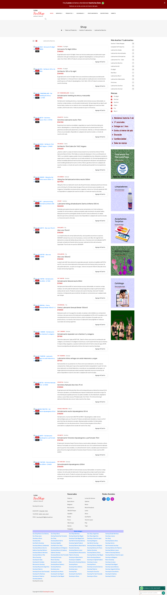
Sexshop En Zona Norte (112, 571)
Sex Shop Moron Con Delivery (41, 533)
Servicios (59, 13)
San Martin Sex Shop (56, 545)
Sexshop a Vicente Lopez (94, 538)
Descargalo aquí (120, 286)
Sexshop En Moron (110, 576)
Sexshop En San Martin (75, 574)
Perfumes (122, 82)
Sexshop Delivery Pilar (39, 555)
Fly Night (122, 69)
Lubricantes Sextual (122, 89)
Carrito (113, 13)
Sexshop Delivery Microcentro (77, 552)
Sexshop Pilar (73, 571)
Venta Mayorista (93, 13)
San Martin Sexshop (38, 543)
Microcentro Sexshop (39, 564)
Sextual (116, 99)
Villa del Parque (71, 510)
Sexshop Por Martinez (39, 574)
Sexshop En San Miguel (57, 574)
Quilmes (87, 501)
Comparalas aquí (120, 254)
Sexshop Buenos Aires (111, 541)
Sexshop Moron (73, 564)
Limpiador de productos (122, 47)
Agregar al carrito (100, 62)
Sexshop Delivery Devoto (40, 548)
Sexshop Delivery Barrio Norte (77, 545)
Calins (115, 105)
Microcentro (70, 507)
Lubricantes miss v (122, 76)
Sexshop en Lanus (92, 562)
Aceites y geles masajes (122, 43)
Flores (69, 520)
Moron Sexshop (55, 560)
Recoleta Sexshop (74, 548)
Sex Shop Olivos (55, 533)
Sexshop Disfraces (56, 557)
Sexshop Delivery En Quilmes (59, 550)
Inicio (51, 13)
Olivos (86, 513)
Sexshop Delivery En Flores (94, 548)
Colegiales (70, 529)
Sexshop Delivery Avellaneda (41, 545)
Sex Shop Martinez (74, 533)
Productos (69, 13)
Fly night (116, 96)
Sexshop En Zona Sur (93, 571)
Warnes (69, 526)
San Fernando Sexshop (111, 545)
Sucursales (80, 13)
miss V (115, 111)
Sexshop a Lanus (110, 536)
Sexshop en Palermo (38, 576)
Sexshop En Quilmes (111, 574)
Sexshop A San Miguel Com (76, 538)
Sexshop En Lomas (48, 591)
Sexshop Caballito (56, 543)
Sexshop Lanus (55, 569)
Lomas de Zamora (90, 498)
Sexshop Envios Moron (57, 571)
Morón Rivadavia (89, 507)
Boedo (69, 517)
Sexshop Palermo (38, 569)
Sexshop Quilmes (37, 578)
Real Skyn (122, 72)
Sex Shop (53, 538)
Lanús (86, 510)
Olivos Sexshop (37, 557)
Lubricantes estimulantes (122, 56)
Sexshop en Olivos (74, 576)
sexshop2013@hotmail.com (45, 517)
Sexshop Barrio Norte (57, 541)
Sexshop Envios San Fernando (41, 571)
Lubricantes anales (122, 50)
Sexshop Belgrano (92, 541)
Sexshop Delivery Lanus (75, 550)
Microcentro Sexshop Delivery (77, 562)
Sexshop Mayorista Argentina (41, 567)
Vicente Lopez (89, 520)
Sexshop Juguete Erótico (112, 569)
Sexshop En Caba (37, 560)
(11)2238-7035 (43, 511)
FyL (115, 108)
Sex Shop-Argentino (93, 533)
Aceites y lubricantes (85, 30)
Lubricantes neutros (100, 30)
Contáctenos (104, 13)
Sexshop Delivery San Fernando (60, 555)
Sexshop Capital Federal (76, 543)
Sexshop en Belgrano (111, 557)
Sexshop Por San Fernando (94, 574)
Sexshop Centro (109, 543)
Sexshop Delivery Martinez (40, 552)
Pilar (86, 523)
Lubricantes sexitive (122, 85)
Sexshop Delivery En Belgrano (59, 548)
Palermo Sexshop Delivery (112, 552)
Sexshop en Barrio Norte (76, 557)
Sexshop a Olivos (37, 538)
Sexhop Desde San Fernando (59, 536)
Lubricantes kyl (122, 66)
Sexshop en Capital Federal (94, 560)
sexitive (116, 102)
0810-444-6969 (44, 514)
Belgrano (69, 504)
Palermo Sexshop (74, 555)
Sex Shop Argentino (92, 536)
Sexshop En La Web (56, 562)
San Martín (88, 517)
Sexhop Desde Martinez (112, 533)
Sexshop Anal (36, 541)
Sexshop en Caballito (75, 560)
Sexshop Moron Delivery (57, 564)
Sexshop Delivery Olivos (93, 552)
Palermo (69, 498)
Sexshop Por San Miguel (57, 576)
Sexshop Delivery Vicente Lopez (114, 555)
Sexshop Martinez (56, 567)
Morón (86, 504)
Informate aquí (119, 190)
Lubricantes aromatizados (122, 53)
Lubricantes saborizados (122, 79)
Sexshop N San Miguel (111, 564)
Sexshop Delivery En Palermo (113, 548)
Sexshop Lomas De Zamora (95, 567)
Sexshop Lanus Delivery (112, 567)
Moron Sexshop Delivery (94, 557)
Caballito (69, 513)
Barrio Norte (70, 501)
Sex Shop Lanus (37, 536)
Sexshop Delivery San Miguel (95, 555)
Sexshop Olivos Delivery (75, 567)
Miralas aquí (118, 318)
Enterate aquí (119, 160)
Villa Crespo (70, 523)
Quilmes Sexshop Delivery (40, 550)
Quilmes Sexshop (92, 550)
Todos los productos (71, 30)
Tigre (86, 526)
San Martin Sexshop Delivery (77, 541)
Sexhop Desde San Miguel (76, 536)
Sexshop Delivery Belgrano (94, 545)
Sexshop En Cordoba (38, 562)
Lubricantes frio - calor (122, 60)
